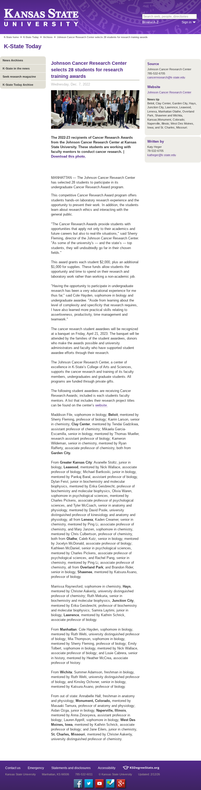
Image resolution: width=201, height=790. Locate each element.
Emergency (36, 768)
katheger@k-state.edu (161, 155)
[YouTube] (99, 783)
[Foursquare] (110, 783)
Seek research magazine (19, 76)
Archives (48, 37)
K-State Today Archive (18, 84)
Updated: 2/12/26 (149, 774)
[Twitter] (89, 783)
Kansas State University (48, 17)
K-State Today (31, 37)
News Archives (13, 60)
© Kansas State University (115, 774)
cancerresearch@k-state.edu (166, 77)
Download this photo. (68, 156)
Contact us (12, 768)
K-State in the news (16, 68)
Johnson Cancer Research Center (169, 92)
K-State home (11, 37)
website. (101, 405)
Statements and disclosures (71, 768)
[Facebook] (78, 783)
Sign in (187, 22)
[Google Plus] (121, 783)
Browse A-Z (150, 22)
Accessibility (106, 768)
